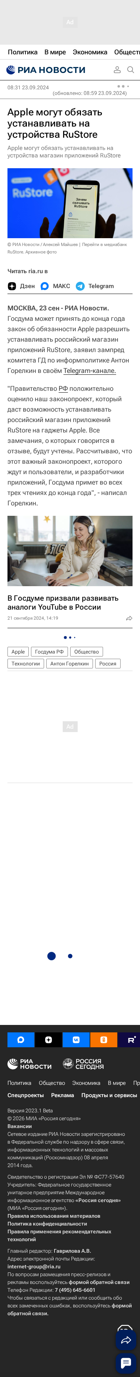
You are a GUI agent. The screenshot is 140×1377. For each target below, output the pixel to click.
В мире (117, 1083)
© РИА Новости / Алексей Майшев (42, 244)
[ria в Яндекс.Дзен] (48, 1039)
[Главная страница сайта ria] (45, 70)
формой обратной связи (99, 1282)
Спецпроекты (25, 1095)
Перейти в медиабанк (104, 244)
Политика (19, 1083)
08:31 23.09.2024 (28, 87)
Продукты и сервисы (109, 1095)
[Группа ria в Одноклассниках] (103, 1039)
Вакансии (19, 1126)
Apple (18, 652)
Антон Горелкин (69, 664)
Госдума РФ (49, 652)
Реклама (62, 1095)
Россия (107, 664)
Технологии (26, 664)
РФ (63, 388)
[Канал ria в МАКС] (20, 1039)
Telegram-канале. (89, 370)
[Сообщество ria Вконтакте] (76, 1039)
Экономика (86, 1083)
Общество (86, 652)
